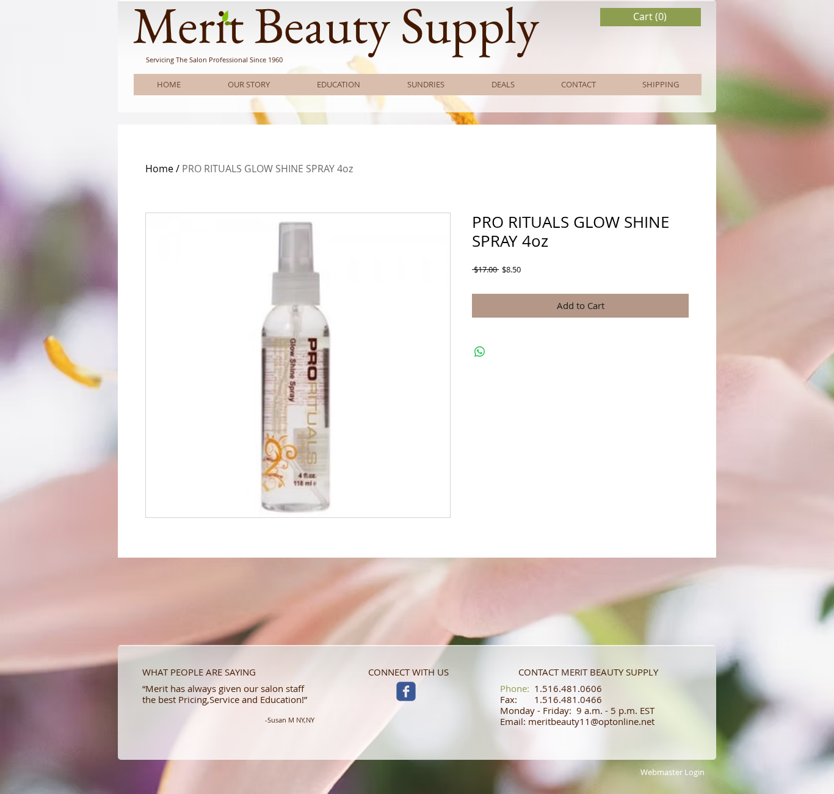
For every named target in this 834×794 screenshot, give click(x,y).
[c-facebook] (406, 691)
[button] (651, 17)
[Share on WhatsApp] (480, 351)
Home (159, 168)
